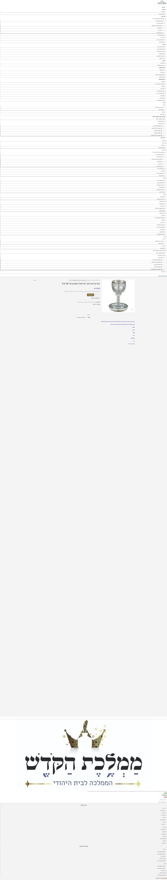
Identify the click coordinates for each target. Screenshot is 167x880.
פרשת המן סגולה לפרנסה (157, 25)
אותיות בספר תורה (160, 21)
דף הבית (163, 7)
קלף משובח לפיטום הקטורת (156, 135)
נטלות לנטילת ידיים (161, 93)
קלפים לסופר (161, 123)
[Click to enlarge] (132, 309)
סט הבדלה (162, 95)
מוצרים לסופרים (161, 121)
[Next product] (33, 280)
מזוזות (163, 61)
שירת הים (160, 30)
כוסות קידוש (80, 302)
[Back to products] (34, 280)
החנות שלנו (163, 815)
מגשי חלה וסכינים (161, 91)
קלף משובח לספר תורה (157, 126)
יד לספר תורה (162, 42)
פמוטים (163, 86)
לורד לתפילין (162, 58)
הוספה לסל (90, 294)
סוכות (163, 112)
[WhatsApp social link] (93, 304)
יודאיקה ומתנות (162, 79)
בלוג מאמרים (163, 810)
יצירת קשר (163, 137)
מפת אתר (164, 813)
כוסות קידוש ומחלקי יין (160, 84)
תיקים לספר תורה (161, 35)
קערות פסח (161, 109)
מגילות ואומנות (162, 67)
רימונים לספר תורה (161, 40)
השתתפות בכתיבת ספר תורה (159, 18)
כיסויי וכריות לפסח (160, 107)
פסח (164, 105)
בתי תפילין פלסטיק (161, 56)
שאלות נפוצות (162, 14)
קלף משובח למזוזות (158, 130)
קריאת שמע (159, 28)
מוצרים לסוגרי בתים (160, 119)
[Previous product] (36, 280)
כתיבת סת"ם (163, 856)
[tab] (88, 317)
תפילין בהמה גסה (161, 49)
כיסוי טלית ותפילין (161, 51)
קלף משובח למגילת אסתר (156, 128)
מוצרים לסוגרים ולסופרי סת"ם (159, 116)
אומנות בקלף (162, 77)
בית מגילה (162, 72)
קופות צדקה (162, 98)
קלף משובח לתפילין (158, 133)
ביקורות (163, 11)
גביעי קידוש (89, 280)
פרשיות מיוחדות (160, 23)
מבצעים (163, 81)
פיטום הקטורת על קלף (160, 74)
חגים (164, 102)
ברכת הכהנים (159, 32)
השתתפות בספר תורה (161, 861)
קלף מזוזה (162, 63)
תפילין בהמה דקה (161, 46)
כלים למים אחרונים (161, 100)
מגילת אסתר (162, 70)
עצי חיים (163, 37)
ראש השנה (162, 114)
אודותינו (163, 9)
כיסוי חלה (163, 88)
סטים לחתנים (162, 53)
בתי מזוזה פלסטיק (161, 65)
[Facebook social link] (96, 304)
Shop (94, 280)
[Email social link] (94, 304)
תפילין (163, 44)
